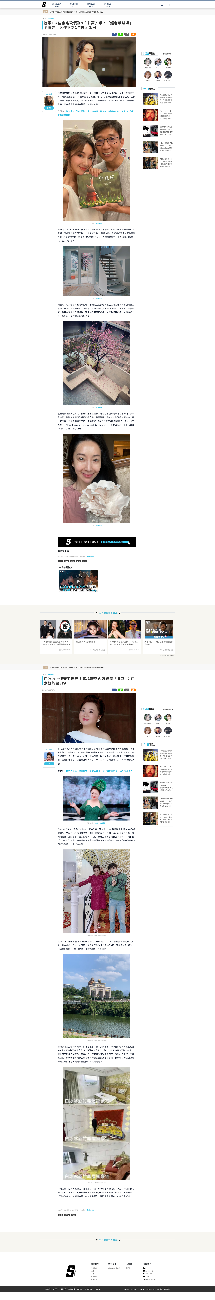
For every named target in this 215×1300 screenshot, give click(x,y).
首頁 (44, 19)
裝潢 (78, 561)
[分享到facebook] (114, 34)
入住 (84, 561)
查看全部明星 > (168, 54)
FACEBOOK (149, 1271)
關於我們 (48, 1289)
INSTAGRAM (150, 1279)
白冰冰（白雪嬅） (100, 823)
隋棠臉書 (99, 223)
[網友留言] (133, 34)
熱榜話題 (94, 1279)
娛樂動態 (51, 19)
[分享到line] (120, 34)
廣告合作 (64, 1289)
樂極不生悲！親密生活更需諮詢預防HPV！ (158, 643)
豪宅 (60, 561)
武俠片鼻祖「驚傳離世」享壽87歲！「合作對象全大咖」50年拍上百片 (99, 770)
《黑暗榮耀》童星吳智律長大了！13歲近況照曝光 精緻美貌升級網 (56, 643)
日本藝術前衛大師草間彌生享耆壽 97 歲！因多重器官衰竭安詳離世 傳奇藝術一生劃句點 (78, 12)
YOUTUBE (149, 1277)
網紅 (92, 1271)
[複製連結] (126, 34)
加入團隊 (97, 1289)
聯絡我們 (56, 1289)
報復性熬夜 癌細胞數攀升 (86, 641)
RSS (147, 1268)
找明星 (128, 1268)
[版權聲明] (90, 556)
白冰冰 (67, 1215)
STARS (107, 4)
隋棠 (66, 561)
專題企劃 (94, 1277)
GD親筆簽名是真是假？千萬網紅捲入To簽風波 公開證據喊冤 (124, 643)
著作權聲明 (88, 1289)
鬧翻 (72, 561)
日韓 (92, 1274)
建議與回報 (72, 1289)
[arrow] (44, 4)
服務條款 (80, 1289)
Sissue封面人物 (114, 1268)
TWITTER (148, 1274)
